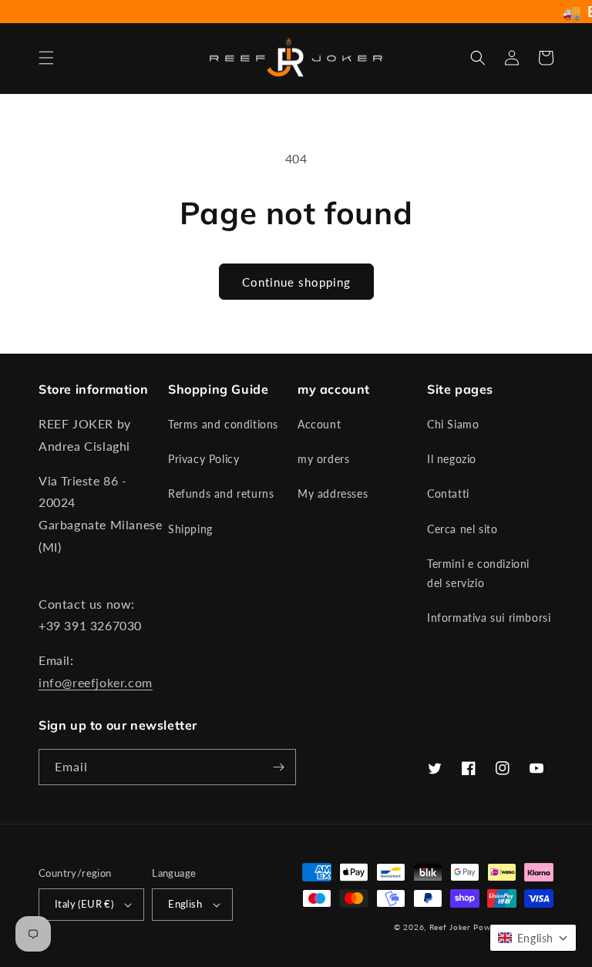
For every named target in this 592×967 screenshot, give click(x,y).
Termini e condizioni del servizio (478, 573)
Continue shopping (296, 282)
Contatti (448, 493)
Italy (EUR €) (84, 904)
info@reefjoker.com (96, 682)
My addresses (333, 493)
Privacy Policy (203, 458)
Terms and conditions (223, 424)
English (185, 904)
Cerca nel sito (462, 529)
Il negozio (451, 458)
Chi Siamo (453, 424)
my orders (323, 458)
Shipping (190, 529)
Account (319, 424)
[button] (46, 58)
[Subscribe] (278, 767)
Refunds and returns (221, 493)
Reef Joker (450, 927)
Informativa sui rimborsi (488, 617)
